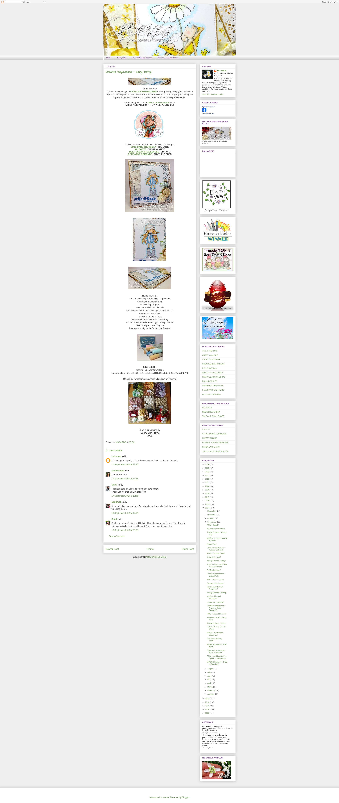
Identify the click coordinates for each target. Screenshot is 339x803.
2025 (207, 468)
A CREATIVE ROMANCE (140, 154)
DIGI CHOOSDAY (209, 368)
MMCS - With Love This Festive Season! (217, 565)
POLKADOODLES (209, 381)
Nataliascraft (117, 471)
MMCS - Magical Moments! (214, 597)
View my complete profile (212, 94)
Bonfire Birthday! (214, 570)
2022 (207, 479)
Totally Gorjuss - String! (216, 593)
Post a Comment (116, 536)
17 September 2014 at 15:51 (124, 478)
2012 (207, 702)
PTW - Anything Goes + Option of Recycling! (216, 657)
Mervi (114, 485)
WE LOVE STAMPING (211, 394)
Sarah (114, 519)
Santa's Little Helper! (215, 583)
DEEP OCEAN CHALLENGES (144, 152)
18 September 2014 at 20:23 (124, 530)
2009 (207, 713)
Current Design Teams (142, 58)
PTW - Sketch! (213, 525)
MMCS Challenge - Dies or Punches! (217, 663)
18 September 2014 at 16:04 (124, 513)
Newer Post (112, 549)
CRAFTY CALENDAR (211, 359)
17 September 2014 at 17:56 (124, 496)
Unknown (116, 456)
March (210, 687)
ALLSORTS (140, 149)
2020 (207, 486)
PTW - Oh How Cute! (215, 553)
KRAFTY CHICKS (209, 438)
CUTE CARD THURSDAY (143, 147)
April (209, 683)
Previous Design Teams (168, 58)
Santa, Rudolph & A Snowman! (215, 588)
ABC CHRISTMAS (209, 351)
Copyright (121, 58)
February (211, 690)
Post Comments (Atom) (156, 557)
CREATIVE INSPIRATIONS (143, 91)
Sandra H (116, 502)
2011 (207, 706)
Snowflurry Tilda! (214, 557)
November (212, 515)
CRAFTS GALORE (210, 355)
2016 (207, 501)
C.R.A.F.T (206, 429)
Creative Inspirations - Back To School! (216, 651)
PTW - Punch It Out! (215, 579)
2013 (207, 698)
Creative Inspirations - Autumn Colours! (216, 549)
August (210, 669)
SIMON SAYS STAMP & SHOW (215, 451)
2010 (207, 709)
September (212, 522)
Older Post (188, 549)
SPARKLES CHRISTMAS (212, 385)
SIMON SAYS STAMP (211, 447)
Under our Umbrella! (215, 602)
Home (108, 58)
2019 (207, 490)
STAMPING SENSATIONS (213, 390)
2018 (207, 493)
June (209, 676)
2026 (207, 464)
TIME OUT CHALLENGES (213, 416)
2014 (207, 508)
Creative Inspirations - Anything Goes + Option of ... (216, 608)
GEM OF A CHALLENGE (212, 372)
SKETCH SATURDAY (211, 412)
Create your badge (208, 113)
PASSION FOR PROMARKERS (215, 442)
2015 (207, 504)
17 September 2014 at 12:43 (124, 464)
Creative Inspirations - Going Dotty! (216, 575)
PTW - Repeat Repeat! (216, 614)
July (209, 672)
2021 (207, 482)
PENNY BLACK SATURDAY (213, 377)
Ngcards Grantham (208, 107)
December (212, 511)
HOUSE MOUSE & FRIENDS (214, 434)
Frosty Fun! (212, 544)
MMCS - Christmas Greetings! (215, 634)
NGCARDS (221, 71)
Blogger (185, 797)
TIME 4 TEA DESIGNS (158, 102)
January (211, 694)
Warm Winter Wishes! (216, 529)
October (211, 518)
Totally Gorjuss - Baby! (216, 561)
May (209, 679)
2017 (207, 497)
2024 (207, 472)
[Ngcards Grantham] (204, 111)
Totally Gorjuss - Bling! (216, 623)
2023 (207, 475)
